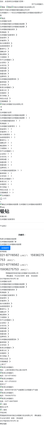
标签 (27, 276)
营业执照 (34, 276)
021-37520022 (10, 381)
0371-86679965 (11, 401)
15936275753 (9, 269)
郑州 (23, 276)
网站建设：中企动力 (13, 276)
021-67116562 (9, 255)
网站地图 (3, 424)
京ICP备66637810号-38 (9, 279)
